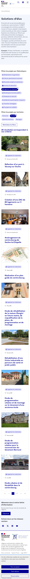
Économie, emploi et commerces (13, 82)
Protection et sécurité (10, 96)
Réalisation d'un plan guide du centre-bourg (14, 276)
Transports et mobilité (10, 107)
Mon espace (23, 2)
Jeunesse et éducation (10, 86)
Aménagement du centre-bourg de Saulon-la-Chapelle (13, 240)
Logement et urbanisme (10, 89)
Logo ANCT (24, 553)
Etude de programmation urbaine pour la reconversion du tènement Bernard (13, 445)
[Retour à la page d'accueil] (12, 4)
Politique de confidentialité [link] (7, 578)
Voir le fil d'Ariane (5, 11)
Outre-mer (5, 116)
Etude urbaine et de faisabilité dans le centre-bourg (13, 485)
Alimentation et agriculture (11, 75)
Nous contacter (5, 553)
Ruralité (13, 116)
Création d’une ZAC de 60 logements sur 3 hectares (15, 202)
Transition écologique (10, 104)
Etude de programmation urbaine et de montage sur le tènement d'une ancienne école (15, 403)
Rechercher (18, 2)
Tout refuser (15, 571)
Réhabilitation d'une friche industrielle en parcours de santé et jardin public (14, 361)
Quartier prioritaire (7, 119)
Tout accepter (15, 567)
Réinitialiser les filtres (9, 125)
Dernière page (25, 493)
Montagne (19, 119)
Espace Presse (15, 553)
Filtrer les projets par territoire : (12, 112)
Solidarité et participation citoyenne (14, 100)
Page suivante (21, 493)
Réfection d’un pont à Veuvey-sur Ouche (14, 165)
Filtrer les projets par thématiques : (14, 71)
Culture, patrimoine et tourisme (13, 78)
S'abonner (6, 513)
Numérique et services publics (12, 93)
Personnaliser (15, 576)
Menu (27, 2)
